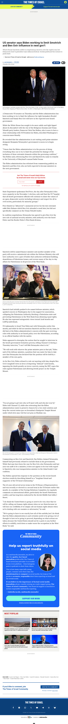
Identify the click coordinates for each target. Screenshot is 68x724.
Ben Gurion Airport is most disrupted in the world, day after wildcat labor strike (44, 629)
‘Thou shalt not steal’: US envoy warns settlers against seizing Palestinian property (44, 646)
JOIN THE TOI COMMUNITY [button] (50, 687)
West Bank (6, 678)
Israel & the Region (14, 677)
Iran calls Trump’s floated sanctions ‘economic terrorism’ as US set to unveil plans (16, 647)
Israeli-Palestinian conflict (17, 678)
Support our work (31, 598)
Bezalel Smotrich (44, 677)
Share (57, 62)
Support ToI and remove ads (51, 6)
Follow (16, 62)
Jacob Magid (8, 62)
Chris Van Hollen (24, 677)
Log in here (55, 690)
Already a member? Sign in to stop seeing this (31, 602)
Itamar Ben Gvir (54, 677)
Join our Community (16, 6)
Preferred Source (39, 57)
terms (38, 185)
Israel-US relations (34, 677)
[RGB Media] (30, 717)
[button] (65, 2)
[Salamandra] (43, 717)
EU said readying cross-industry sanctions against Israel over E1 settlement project (17, 629)
